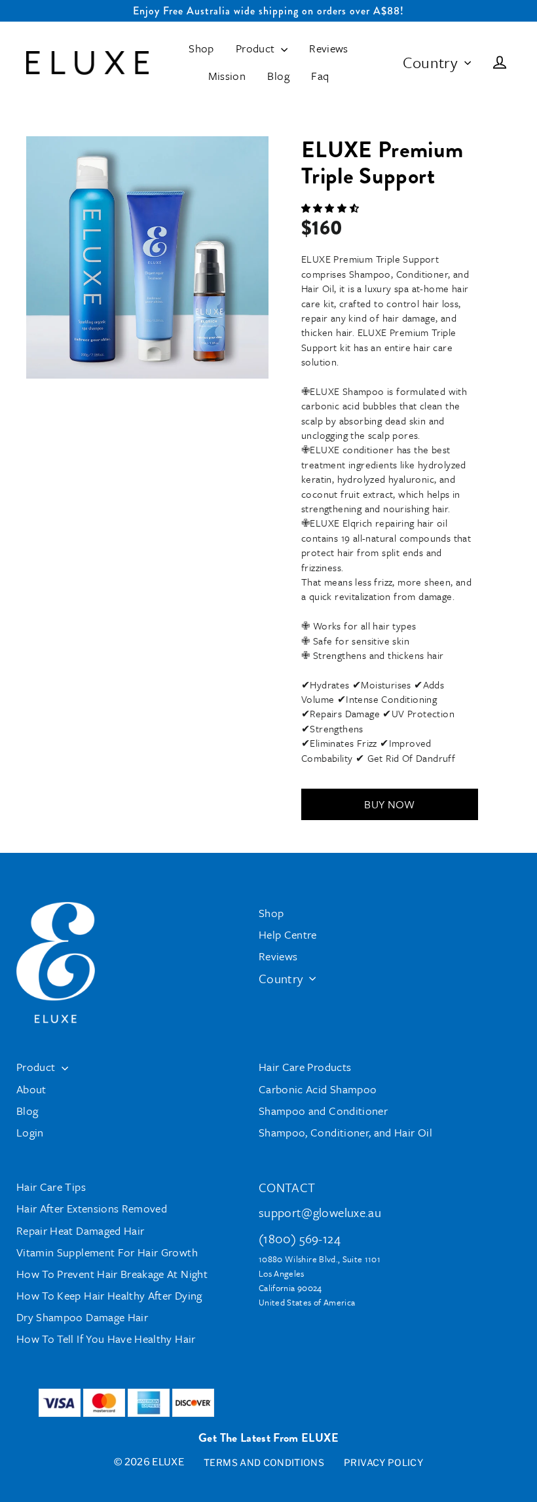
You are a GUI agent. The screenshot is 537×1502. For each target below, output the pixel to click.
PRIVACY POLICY (383, 1462)
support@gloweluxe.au (320, 1212)
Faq (320, 75)
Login (30, 1132)
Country (430, 62)
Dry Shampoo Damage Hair (82, 1317)
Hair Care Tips (51, 1186)
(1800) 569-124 (300, 1238)
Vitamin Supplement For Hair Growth (107, 1252)
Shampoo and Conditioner (323, 1110)
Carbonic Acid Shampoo (318, 1089)
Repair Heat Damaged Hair (80, 1230)
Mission (227, 75)
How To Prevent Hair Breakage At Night (112, 1274)
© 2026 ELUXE (149, 1462)
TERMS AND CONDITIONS (264, 1462)
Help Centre (288, 934)
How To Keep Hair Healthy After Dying (109, 1295)
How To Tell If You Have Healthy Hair (106, 1338)
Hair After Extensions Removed (91, 1208)
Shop (201, 48)
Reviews (328, 48)
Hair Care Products (305, 1067)
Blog (278, 75)
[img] (330, 208)
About (31, 1089)
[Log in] (500, 62)
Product (257, 48)
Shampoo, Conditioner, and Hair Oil (345, 1132)
